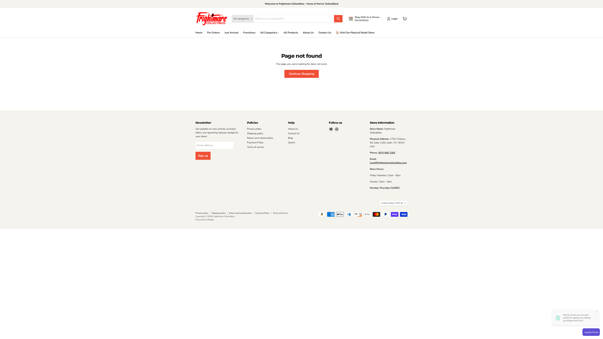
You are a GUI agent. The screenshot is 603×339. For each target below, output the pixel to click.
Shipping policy (255, 133)
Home (199, 32)
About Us (308, 32)
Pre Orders (213, 32)
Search (291, 142)
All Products (291, 32)
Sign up (203, 156)
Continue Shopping (301, 74)
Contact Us (324, 32)
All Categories (269, 32)
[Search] (338, 18)
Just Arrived (231, 32)
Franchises (249, 32)
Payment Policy (255, 142)
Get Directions (362, 20)
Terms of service (255, 147)
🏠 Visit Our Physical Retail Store (355, 32)
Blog (290, 138)
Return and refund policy (260, 138)
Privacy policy (254, 128)
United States (392, 203)
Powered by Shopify (205, 219)
